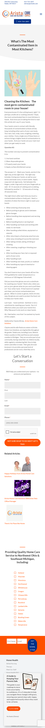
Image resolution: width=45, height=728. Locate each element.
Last (6, 401)
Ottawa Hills (23, 595)
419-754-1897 (29, 2)
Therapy (9, 667)
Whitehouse (22, 588)
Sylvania (21, 610)
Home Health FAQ (12, 672)
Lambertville (22, 606)
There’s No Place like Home (14, 523)
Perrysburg (22, 599)
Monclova (22, 580)
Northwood (22, 584)
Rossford (21, 602)
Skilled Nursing (11, 663)
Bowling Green (23, 617)
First (6, 390)
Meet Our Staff (11, 669)
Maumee (21, 576)
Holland (21, 573)
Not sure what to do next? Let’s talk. (22, 442)
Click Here (13, 709)
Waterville (22, 621)
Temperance (22, 625)
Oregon (21, 591)
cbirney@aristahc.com (31, 3)
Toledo (20, 614)
